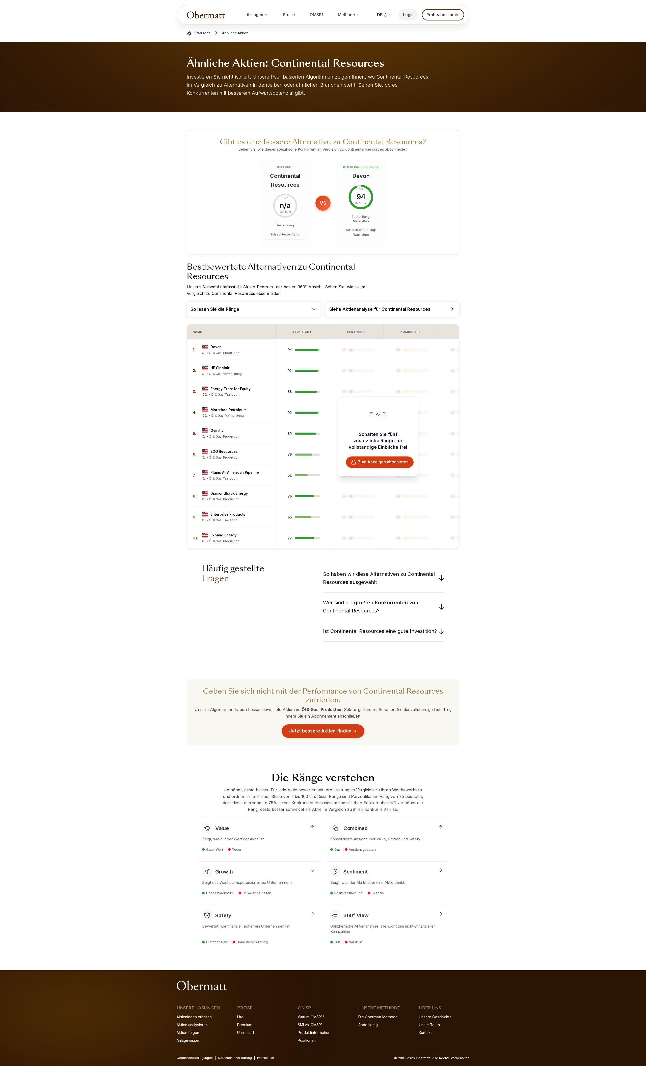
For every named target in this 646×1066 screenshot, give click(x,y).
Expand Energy (223, 535)
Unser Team (429, 1025)
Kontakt (425, 1032)
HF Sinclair (219, 368)
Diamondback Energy (229, 493)
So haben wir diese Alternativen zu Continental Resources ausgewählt (379, 578)
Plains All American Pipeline (234, 472)
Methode (346, 14)
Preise (289, 14)
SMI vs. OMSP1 (310, 1025)
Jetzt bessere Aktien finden (320, 730)
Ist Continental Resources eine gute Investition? (380, 631)
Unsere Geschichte (435, 1017)
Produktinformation (314, 1032)
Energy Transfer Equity (230, 389)
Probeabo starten (443, 14)
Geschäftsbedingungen (195, 1058)
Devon (216, 347)
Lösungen (254, 14)
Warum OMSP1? (311, 1017)
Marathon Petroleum (228, 410)
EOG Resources (224, 451)
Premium (244, 1025)
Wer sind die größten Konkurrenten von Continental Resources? (370, 607)
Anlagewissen (188, 1040)
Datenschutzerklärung (235, 1058)
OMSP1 (316, 14)
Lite (240, 1017)
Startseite (202, 33)
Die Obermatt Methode (378, 1017)
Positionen (307, 1040)
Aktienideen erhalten (194, 1017)
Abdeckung (368, 1025)
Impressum (265, 1058)
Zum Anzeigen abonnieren (383, 461)
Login (408, 14)
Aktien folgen (188, 1032)
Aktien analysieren (192, 1025)
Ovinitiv (217, 430)
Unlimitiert (245, 1032)
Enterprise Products (227, 514)
